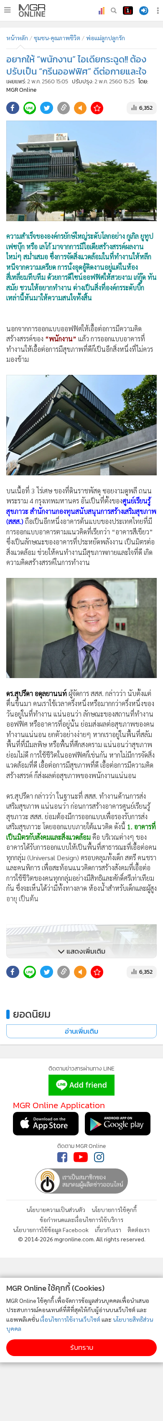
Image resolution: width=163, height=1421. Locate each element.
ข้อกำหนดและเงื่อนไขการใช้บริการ (81, 1219)
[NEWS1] (128, 10)
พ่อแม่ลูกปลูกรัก (105, 37)
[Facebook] (62, 1157)
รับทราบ (81, 1347)
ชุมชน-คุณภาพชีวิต (57, 37)
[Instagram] (99, 1157)
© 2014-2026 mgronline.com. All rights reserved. (81, 1239)
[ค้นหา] (114, 10)
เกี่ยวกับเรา (108, 1229)
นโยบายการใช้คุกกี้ (114, 1209)
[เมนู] (7, 10)
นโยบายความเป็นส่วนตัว (55, 1209)
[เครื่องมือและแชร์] (159, 10)
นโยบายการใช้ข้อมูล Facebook (51, 1229)
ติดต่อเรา (138, 1229)
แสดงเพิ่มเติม (85, 951)
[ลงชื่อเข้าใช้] (143, 10)
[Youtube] (81, 1157)
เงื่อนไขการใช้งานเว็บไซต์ (70, 1319)
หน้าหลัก (17, 37)
